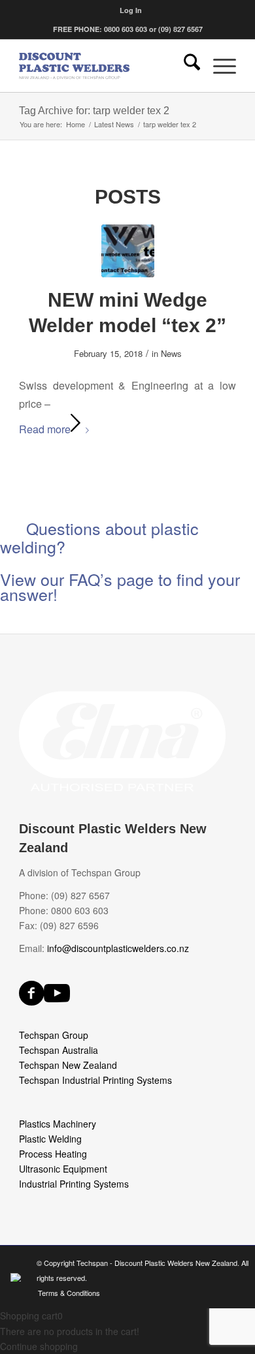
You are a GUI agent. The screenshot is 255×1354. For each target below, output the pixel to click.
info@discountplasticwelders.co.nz (118, 948)
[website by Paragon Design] (17, 1277)
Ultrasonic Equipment (63, 1168)
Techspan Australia (58, 1049)
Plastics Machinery (57, 1123)
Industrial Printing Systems (74, 1183)
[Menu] (218, 66)
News (171, 353)
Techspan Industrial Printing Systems (95, 1079)
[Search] (185, 66)
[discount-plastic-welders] (105, 66)
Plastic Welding (50, 1138)
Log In (131, 10)
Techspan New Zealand (68, 1064)
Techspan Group (53, 1034)
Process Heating (53, 1153)
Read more (45, 429)
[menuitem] (130, 10)
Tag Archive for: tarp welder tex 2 (94, 110)
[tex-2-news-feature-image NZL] (127, 250)
